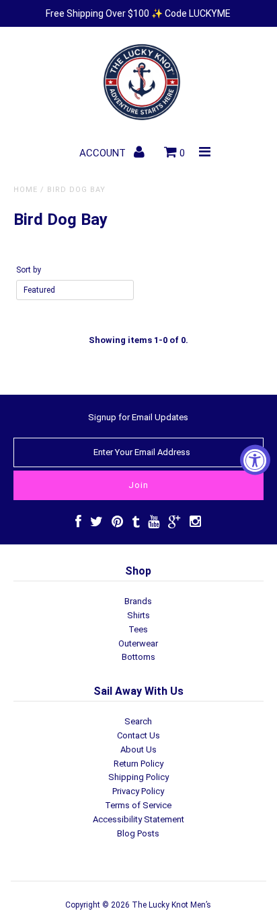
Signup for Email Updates (138, 417)
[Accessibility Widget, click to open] (255, 459)
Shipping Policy (138, 777)
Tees (138, 629)
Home (25, 189)
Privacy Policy (138, 791)
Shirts (138, 615)
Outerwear (138, 643)
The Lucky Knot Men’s (171, 905)
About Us (138, 749)
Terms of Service (138, 805)
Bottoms (138, 657)
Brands (138, 601)
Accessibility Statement (138, 819)
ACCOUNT (103, 153)
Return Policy (138, 764)
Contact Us (138, 735)
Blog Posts (138, 833)
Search (138, 721)
